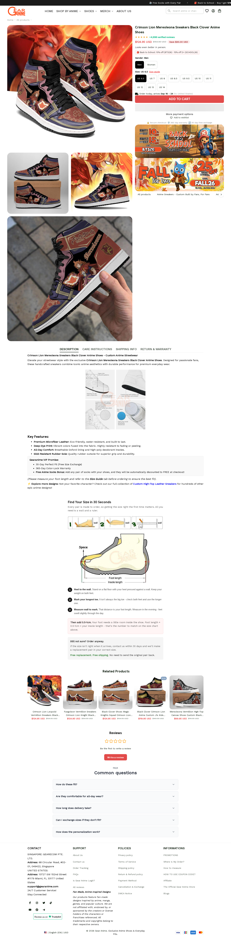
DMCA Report (35, 932)
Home (10, 20)
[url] (43, 886)
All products (23, 20)
